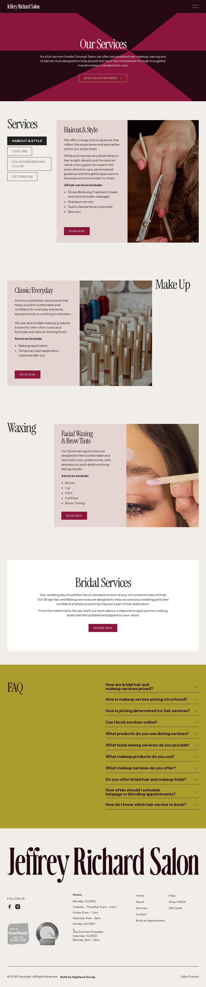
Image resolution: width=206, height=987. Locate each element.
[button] (195, 6)
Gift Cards (175, 908)
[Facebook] (10, 907)
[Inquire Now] (103, 628)
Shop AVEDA (177, 902)
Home (140, 895)
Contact (141, 914)
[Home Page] (23, 6)
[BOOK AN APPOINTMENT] (103, 78)
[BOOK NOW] (77, 231)
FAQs (172, 895)
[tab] (27, 141)
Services (141, 908)
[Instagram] (18, 907)
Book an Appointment (150, 920)
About (140, 902)
